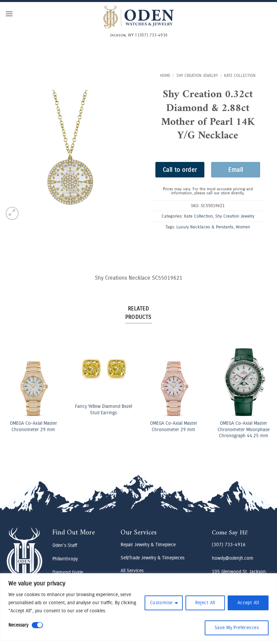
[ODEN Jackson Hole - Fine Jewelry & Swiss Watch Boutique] (138, 16)
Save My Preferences (237, 628)
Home (165, 75)
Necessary (18, 625)
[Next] (264, 384)
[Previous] (12, 384)
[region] (138, 607)
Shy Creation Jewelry (197, 75)
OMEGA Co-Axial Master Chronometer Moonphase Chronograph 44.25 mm (244, 429)
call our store (218, 193)
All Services (132, 571)
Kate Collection (239, 75)
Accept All (248, 603)
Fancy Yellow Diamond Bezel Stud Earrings (103, 409)
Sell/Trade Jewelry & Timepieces (152, 558)
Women (243, 226)
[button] (9, 13)
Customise (161, 603)
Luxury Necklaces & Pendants (204, 226)
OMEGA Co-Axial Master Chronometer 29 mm (33, 426)
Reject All (205, 603)
